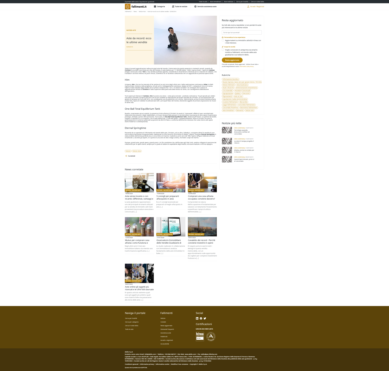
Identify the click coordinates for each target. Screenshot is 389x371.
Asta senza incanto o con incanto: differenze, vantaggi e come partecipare (139, 199)
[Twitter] (205, 318)
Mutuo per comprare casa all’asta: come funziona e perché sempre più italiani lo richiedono (138, 243)
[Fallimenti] (136, 6)
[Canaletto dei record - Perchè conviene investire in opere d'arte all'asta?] (202, 226)
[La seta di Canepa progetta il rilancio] (227, 141)
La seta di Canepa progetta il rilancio (244, 142)
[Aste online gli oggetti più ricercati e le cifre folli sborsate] (139, 273)
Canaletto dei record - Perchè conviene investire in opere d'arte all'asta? (201, 243)
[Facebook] (201, 318)
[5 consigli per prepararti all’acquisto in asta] (170, 182)
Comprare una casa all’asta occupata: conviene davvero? (201, 197)
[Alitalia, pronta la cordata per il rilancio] (227, 150)
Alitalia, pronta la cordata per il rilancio (244, 151)
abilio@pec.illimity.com (209, 354)
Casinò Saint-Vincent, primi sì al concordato (244, 160)
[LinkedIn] (197, 318)
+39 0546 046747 (170, 354)
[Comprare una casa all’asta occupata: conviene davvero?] (202, 182)
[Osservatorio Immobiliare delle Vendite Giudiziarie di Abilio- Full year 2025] (170, 226)
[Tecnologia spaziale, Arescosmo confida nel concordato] (227, 130)
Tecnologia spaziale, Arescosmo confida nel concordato (242, 132)
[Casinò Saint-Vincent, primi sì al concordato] (227, 159)
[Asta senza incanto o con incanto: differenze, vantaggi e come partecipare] (139, 182)
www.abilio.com (190, 354)
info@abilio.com (150, 354)
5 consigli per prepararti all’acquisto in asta (168, 197)
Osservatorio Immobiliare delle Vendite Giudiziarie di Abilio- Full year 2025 (169, 243)
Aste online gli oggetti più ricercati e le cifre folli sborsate (139, 288)
